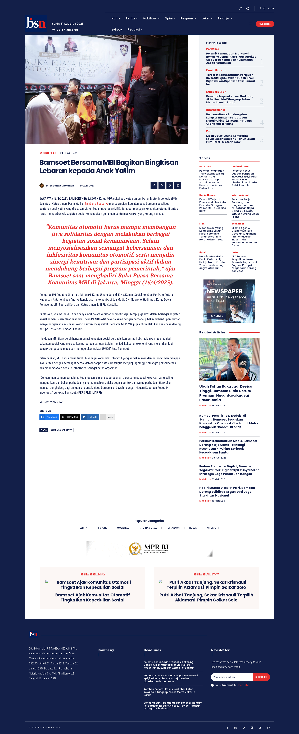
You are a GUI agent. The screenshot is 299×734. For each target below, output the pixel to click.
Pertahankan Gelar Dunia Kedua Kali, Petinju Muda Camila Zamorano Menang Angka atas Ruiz (212, 262)
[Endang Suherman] (42, 185)
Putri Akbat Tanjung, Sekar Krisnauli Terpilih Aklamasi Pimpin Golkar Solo (206, 598)
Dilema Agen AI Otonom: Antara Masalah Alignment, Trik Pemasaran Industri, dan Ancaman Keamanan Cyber (245, 236)
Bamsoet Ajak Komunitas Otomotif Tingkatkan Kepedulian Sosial (92, 598)
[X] (268, 9)
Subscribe (261, 677)
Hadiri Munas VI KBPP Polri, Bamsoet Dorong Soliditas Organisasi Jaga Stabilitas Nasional (227, 492)
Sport (202, 252)
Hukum (236, 252)
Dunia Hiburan (216, 70)
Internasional (215, 110)
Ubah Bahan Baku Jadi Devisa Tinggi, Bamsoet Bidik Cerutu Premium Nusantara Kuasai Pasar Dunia (225, 393)
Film (209, 131)
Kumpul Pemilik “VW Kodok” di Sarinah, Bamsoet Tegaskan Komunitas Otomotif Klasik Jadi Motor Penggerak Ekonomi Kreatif (229, 421)
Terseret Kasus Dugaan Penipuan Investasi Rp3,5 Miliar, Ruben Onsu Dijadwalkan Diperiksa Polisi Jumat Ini (230, 79)
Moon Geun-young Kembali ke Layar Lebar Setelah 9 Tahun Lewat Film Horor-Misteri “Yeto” (230, 139)
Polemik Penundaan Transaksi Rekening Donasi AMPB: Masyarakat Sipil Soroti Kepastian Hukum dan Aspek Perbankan (231, 58)
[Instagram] (264, 9)
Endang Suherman (61, 185)
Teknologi (238, 224)
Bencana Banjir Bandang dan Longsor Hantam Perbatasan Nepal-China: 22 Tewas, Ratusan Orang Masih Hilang (229, 119)
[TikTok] (244, 728)
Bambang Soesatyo (96, 203)
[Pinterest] (169, 185)
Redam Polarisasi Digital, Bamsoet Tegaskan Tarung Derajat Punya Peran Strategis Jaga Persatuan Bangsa (229, 470)
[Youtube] (273, 9)
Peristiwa (212, 49)
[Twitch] (252, 728)
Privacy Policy (243, 685)
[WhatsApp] (177, 185)
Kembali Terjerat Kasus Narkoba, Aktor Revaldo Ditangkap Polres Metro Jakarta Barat (229, 99)
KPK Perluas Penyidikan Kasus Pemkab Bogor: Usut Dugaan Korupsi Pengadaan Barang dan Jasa (244, 264)
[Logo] (36, 23)
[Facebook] (260, 9)
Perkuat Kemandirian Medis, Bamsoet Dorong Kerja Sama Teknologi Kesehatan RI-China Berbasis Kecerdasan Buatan (228, 447)
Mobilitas (48, 153)
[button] (248, 8)
